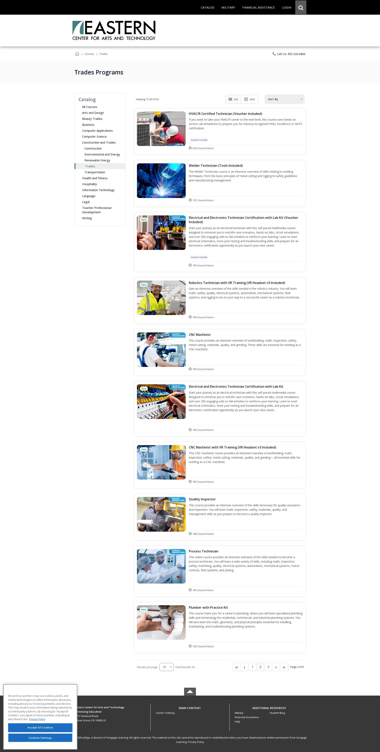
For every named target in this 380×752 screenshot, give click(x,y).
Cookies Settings (40, 738)
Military (239, 713)
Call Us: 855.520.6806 (288, 54)
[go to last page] (237, 667)
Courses (89, 54)
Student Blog (277, 713)
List (236, 99)
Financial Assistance (247, 717)
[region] (40, 717)
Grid (252, 99)
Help (237, 721)
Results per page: (147, 667)
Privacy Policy (196, 742)
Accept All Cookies (40, 727)
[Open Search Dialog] (300, 7)
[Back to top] (190, 710)
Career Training (165, 713)
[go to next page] (245, 667)
